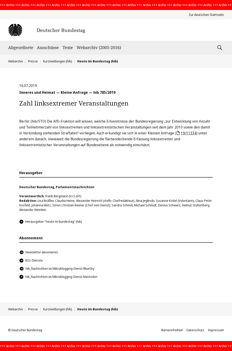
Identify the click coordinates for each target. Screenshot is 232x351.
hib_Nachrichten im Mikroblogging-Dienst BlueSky (60, 268)
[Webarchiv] (46, 30)
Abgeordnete (20, 47)
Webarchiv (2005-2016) (99, 47)
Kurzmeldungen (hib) (57, 61)
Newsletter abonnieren (42, 252)
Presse (33, 61)
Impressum (216, 330)
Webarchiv (15, 61)
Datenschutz (195, 330)
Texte (68, 47)
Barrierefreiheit (172, 330)
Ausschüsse (48, 47)
